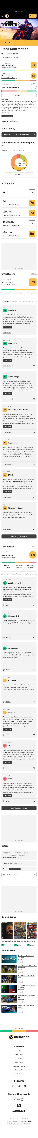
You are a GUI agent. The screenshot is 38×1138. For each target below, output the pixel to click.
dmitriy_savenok (12, 583)
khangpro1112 (11, 616)
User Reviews (8, 546)
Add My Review (19, 95)
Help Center (19, 1054)
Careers (19, 1058)
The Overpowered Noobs (16, 410)
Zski (7, 746)
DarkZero (9, 310)
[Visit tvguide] (19, 1106)
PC (34, 333)
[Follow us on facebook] (12, 1087)
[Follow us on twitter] (25, 1087)
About (19, 1051)
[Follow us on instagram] (19, 1087)
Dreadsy (9, 712)
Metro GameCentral (14, 508)
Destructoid (10, 343)
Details (4, 846)
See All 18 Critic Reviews (19, 536)
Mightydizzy (11, 648)
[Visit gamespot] (19, 1100)
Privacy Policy (19, 1062)
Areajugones (11, 443)
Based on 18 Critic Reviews (9, 67)
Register (32, 16)
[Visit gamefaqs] (19, 1112)
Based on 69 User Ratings (9, 78)
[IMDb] (29, 1121)
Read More (8, 327)
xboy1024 (10, 680)
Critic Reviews (8, 274)
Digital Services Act (19, 1066)
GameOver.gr (11, 377)
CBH (8, 779)
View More (17, 174)
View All (34, 274)
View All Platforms (12, 53)
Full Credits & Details (10, 874)
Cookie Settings (19, 1074)
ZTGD (8, 475)
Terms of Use (19, 1070)
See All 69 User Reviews (19, 808)
